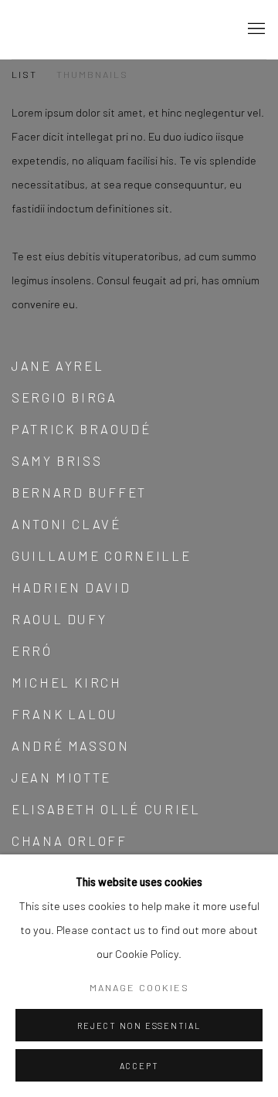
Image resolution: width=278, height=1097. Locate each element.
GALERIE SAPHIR (112, 29)
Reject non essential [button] (138, 1026)
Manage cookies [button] (139, 987)
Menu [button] (254, 29)
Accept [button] (139, 1066)
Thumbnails (92, 74)
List (24, 74)
